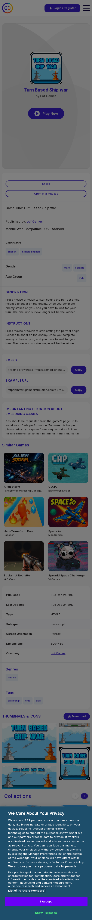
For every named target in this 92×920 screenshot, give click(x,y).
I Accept (46, 901)
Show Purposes (46, 912)
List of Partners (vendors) (27, 890)
